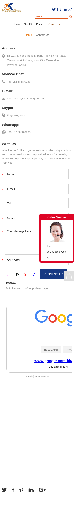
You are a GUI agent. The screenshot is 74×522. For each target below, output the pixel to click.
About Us (28, 24)
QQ (47, 257)
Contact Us (54, 24)
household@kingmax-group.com (26, 98)
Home (17, 24)
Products (40, 24)
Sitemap (7, 515)
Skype (49, 246)
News (5, 411)
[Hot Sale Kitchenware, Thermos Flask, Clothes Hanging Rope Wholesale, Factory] (11, 8)
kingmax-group (16, 115)
